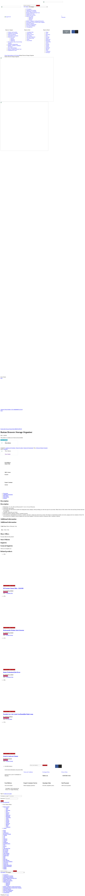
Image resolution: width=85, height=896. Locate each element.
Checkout (5, 839)
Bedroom (31, 18)
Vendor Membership (7, 865)
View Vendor (7, 454)
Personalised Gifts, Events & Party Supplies (35, 22)
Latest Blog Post (6, 848)
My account (5, 850)
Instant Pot (8, 815)
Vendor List (5, 864)
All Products (5, 833)
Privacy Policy (64, 772)
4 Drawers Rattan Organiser (42, 447)
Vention (7, 820)
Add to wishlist (6, 585)
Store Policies (6, 497)
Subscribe (45, 765)
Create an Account (8, 794)
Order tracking (6, 853)
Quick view (12, 585)
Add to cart (5, 592)
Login (2, 801)
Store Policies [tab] (5, 539)
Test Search (5, 863)
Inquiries (5, 498)
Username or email (5, 796)
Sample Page (6, 856)
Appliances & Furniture (31, 10)
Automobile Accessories (31, 11)
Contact (4, 828)
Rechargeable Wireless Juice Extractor (13, 630)
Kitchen (30, 19)
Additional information (8, 494)
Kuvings (7, 813)
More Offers (5, 495)
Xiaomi (7, 822)
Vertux (7, 819)
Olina (7, 826)
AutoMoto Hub (10, 593)
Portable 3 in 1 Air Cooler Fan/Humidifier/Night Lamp (18, 714)
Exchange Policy (46, 772)
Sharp (7, 808)
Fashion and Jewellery (31, 15)
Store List (5, 859)
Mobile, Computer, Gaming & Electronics (35, 21)
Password (3, 799)
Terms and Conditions (28, 772)
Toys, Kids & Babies (30, 25)
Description (5, 493)
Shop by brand (6, 807)
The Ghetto (8, 443)
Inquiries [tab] (4, 543)
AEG (7, 809)
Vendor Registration (7, 866)
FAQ (4, 845)
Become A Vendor (7, 834)
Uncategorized (29, 27)
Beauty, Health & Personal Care (33, 12)
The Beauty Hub (10, 677)
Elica (7, 812)
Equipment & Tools (30, 13)
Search (38, 5)
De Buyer (8, 824)
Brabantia (8, 816)
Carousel (5, 835)
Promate (7, 821)
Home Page (7, 55)
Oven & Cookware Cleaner (10, 756)
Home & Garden (29, 16)
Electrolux (8, 810)
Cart (4, 837)
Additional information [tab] (8, 519)
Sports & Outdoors (30, 23)
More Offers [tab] (5, 534)
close (8, 895)
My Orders (5, 852)
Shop (4, 857)
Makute (7, 825)
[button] (66, 32)
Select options (6, 718)
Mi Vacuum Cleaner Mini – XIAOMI (13, 588)
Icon (4, 847)
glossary (5, 846)
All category (28, 9)
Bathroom (31, 17)
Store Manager (6, 860)
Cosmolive (8, 827)
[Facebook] (73, 31)
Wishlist (5, 868)
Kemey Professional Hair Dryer (11, 672)
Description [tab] (4, 501)
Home (4, 831)
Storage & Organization (31, 24)
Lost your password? (5, 802)
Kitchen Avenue (10, 635)
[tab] (43, 493)
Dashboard (5, 843)
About (4, 832)
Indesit (7, 814)
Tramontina (8, 818)
